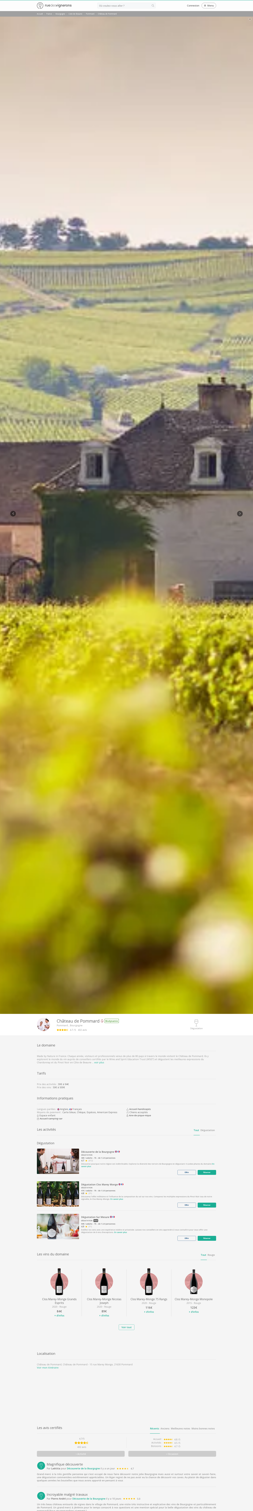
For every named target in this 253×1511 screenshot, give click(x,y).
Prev (12, 512)
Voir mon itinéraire (48, 1367)
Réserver (206, 1172)
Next (239, 512)
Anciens (164, 1428)
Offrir (187, 1172)
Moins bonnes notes (203, 1428)
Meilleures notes (180, 1428)
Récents (154, 1428)
